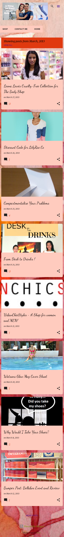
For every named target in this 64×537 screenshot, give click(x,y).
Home (37, 29)
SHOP (5, 29)
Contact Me (21, 29)
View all (8, 45)
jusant (39, 532)
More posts (32, 516)
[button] (58, 104)
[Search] (52, 6)
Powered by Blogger (33, 526)
